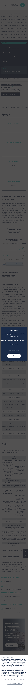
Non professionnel (14, 350)
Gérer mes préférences (14, 683)
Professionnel (14, 344)
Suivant (14, 356)
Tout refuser (20, 679)
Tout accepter (9, 679)
